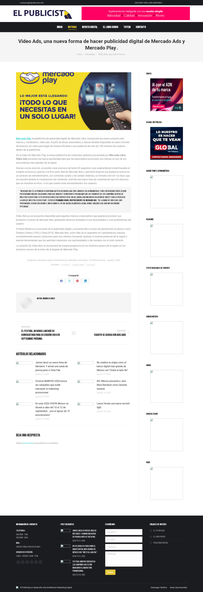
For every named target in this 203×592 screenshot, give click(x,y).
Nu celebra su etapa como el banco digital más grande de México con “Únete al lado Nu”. (112, 366)
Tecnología (83, 260)
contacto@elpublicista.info (32, 3)
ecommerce (65, 265)
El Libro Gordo (159, 536)
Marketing (73, 260)
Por (97, 260)
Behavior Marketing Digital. (60, 587)
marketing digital (78, 265)
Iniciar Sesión (28, 443)
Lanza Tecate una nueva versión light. (113, 405)
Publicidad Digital (160, 542)
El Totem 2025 (159, 530)
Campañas (42, 260)
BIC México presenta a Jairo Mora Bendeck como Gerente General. (112, 385)
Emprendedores (61, 260)
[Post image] (24, 367)
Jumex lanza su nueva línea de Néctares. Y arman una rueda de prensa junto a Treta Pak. (51, 366)
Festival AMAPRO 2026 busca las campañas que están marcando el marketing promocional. (51, 387)
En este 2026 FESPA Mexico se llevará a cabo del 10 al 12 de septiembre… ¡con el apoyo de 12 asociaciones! (52, 409)
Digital (50, 260)
